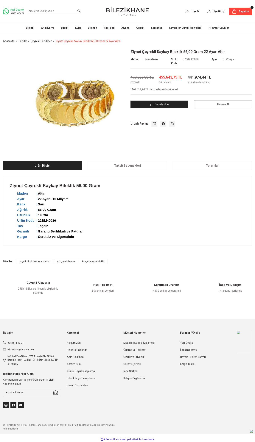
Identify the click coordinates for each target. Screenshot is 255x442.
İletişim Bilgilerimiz (134, 378)
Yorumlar (212, 165)
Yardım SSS (74, 364)
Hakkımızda (74, 342)
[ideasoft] (107, 439)
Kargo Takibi (187, 364)
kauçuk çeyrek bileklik (93, 261)
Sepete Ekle (162, 104)
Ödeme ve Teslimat (134, 349)
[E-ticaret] (127, 439)
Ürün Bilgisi (42, 165)
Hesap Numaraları (77, 385)
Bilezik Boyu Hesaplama (81, 378)
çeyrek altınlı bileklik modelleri (34, 261)
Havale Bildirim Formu (193, 356)
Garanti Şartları (132, 364)
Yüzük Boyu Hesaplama (81, 371)
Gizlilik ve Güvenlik (133, 356)
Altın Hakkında (75, 356)
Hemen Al (223, 104)
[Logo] (127, 11)
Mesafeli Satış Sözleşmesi (139, 342)
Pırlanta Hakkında (77, 349)
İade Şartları (130, 371)
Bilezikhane (151, 59)
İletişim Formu (188, 349)
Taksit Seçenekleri (127, 165)
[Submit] (55, 392)
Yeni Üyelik (186, 342)
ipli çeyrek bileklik (66, 261)
